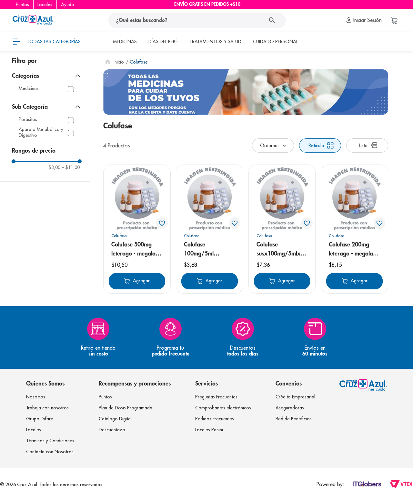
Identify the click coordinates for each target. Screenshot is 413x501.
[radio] (320, 145)
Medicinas (29, 88)
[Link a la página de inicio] (114, 61)
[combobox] (197, 20)
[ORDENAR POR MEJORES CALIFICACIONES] (273, 145)
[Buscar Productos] (273, 20)
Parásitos (28, 119)
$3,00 (54, 167)
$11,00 (71, 167)
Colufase (139, 62)
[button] (47, 75)
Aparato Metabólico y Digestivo (41, 132)
